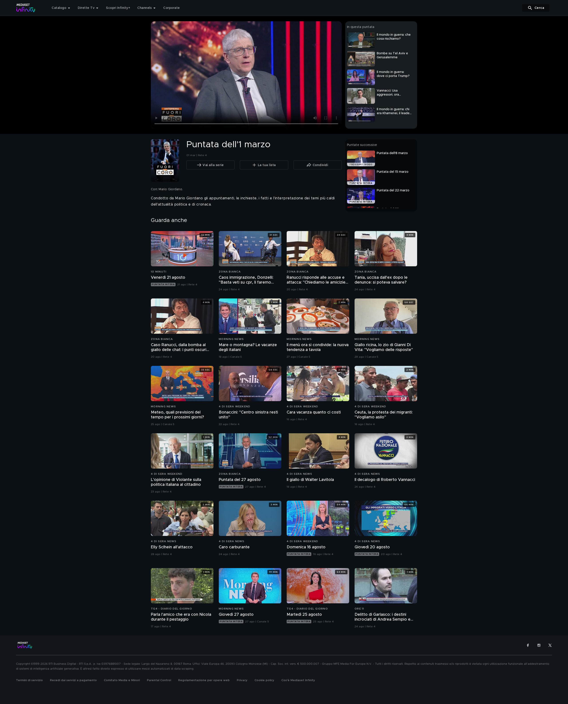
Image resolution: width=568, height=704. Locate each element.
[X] (550, 645)
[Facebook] (528, 645)
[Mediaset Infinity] (26, 7)
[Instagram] (539, 645)
